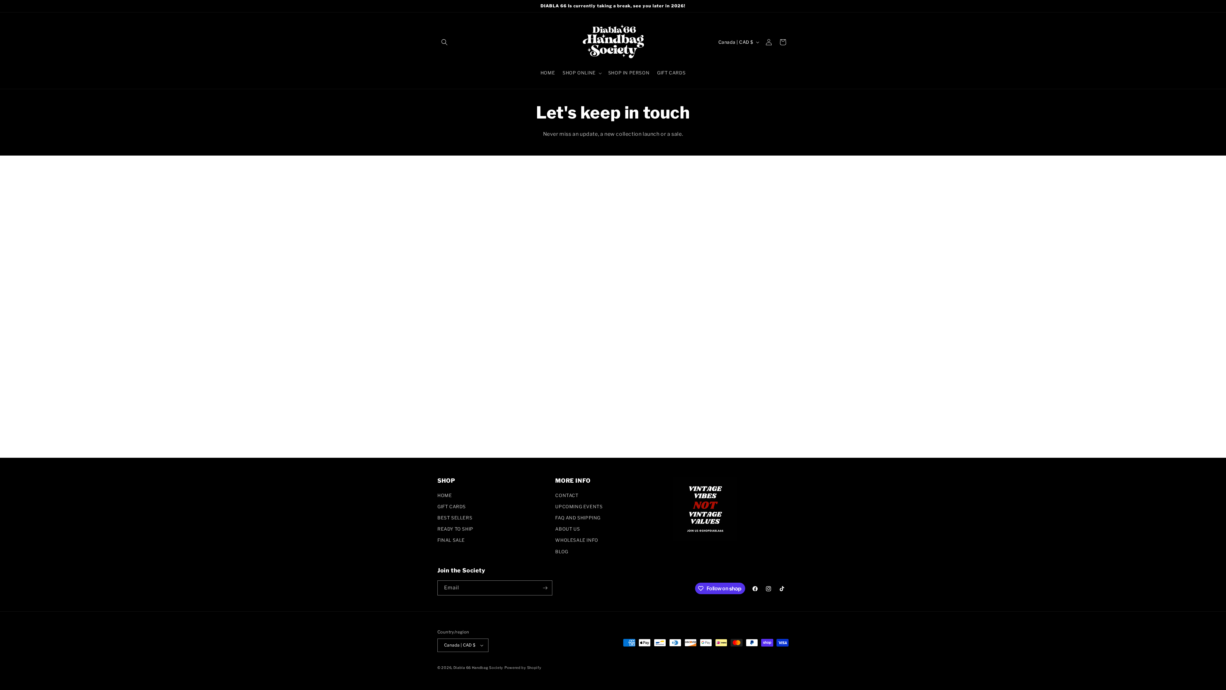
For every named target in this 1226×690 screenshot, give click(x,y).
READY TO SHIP (455, 529)
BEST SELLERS (454, 517)
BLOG (561, 551)
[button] (444, 42)
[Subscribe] (545, 587)
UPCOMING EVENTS (578, 506)
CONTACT (566, 495)
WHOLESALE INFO (576, 540)
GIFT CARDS (451, 506)
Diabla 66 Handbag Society (478, 667)
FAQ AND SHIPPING (578, 517)
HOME (444, 495)
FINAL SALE (451, 540)
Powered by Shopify (522, 667)
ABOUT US (567, 529)
